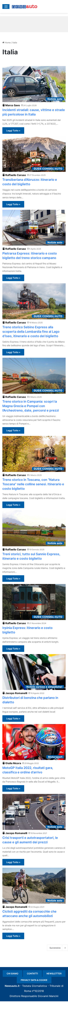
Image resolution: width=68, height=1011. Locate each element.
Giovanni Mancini (48, 996)
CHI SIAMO (12, 973)
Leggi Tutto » (13, 130)
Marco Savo (12, 105)
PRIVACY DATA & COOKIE (34, 980)
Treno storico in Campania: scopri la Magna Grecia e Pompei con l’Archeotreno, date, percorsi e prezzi (30, 406)
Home (7, 42)
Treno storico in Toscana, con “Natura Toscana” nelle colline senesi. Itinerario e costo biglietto (33, 484)
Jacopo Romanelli (16, 693)
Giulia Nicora (13, 763)
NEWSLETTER (54, 973)
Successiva (54, 947)
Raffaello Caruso (15, 175)
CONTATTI (32, 973)
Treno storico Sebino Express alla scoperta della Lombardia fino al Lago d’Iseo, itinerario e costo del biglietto (30, 331)
